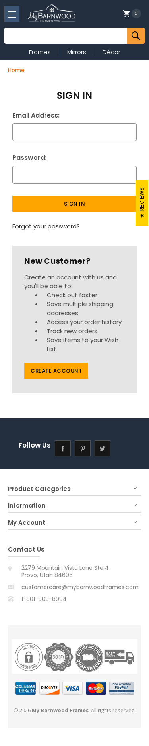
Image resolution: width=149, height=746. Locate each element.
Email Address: (36, 115)
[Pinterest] (82, 448)
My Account (26, 522)
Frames (40, 52)
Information (26, 505)
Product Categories (39, 489)
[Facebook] (62, 448)
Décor (111, 52)
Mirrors (76, 52)
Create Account (56, 371)
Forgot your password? (46, 226)
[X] (102, 448)
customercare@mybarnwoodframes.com (80, 587)
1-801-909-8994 (44, 599)
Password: (29, 157)
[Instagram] (122, 448)
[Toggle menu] (12, 14)
